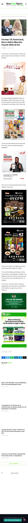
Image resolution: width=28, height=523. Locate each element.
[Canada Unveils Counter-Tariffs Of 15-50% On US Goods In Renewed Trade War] (14, 421)
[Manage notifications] (24, 520)
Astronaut (4, 351)
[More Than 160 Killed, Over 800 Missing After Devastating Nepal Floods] (14, 374)
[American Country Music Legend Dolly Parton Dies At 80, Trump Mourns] (14, 445)
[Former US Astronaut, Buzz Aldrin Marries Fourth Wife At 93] (14, 27)
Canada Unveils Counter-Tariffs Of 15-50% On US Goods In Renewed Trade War (13, 431)
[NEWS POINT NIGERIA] (15, 4)
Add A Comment (14, 463)
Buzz (10, 351)
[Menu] (2, 4)
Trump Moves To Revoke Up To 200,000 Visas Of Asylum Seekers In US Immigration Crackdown (13, 407)
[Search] (26, 4)
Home (2, 16)
